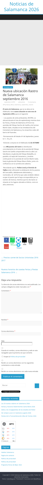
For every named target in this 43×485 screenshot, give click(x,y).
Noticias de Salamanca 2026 (21, 6)
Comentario (6, 291)
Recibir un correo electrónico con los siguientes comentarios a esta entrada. (17, 364)
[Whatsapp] (12, 240)
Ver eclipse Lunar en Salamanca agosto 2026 (16, 413)
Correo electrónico (8, 331)
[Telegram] (18, 240)
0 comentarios (32, 102)
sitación (31, 105)
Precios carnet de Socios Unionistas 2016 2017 (19, 259)
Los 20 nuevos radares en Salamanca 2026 (15, 403)
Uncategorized (8, 87)
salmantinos (21, 102)
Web (2, 341)
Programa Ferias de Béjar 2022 (11, 465)
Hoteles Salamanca (7, 452)
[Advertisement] (21, 42)
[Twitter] (24, 240)
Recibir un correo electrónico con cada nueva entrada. (19, 371)
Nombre (4, 320)
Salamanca (18, 105)
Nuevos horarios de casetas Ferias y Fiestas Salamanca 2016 (19, 271)
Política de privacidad (17, 357)
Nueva (8, 105)
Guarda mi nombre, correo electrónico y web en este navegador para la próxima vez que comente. (19, 351)
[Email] (30, 240)
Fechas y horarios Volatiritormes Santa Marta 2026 (18, 407)
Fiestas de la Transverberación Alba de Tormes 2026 (18, 416)
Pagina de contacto (7, 455)
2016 (4, 105)
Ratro (12, 105)
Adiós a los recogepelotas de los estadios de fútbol (18, 410)
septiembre (25, 105)
